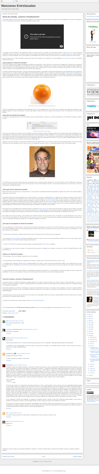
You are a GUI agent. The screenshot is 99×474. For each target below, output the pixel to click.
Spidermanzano (92, 230)
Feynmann (89, 216)
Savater (88, 220)
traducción (94, 186)
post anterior (67, 58)
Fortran (94, 216)
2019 (89, 318)
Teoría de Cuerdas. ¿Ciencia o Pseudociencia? (94, 356)
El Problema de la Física (67, 52)
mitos (88, 186)
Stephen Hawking (70, 72)
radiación (97, 211)
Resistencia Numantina (66, 307)
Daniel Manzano (10, 353)
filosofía (13, 313)
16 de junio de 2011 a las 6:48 (23, 353)
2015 (89, 327)
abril (91, 366)
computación (90, 207)
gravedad (89, 202)
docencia (89, 200)
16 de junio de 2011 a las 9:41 (20, 365)
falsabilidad (24, 264)
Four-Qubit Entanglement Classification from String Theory (30, 217)
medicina (89, 183)
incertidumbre (90, 198)
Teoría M (44, 136)
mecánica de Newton (50, 200)
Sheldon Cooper (44, 244)
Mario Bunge (94, 217)
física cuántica (94, 221)
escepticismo (90, 197)
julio (91, 343)
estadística (95, 190)
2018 (89, 320)
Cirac (98, 212)
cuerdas (9, 313)
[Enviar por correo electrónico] (19, 311)
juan (7, 412)
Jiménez (88, 217)
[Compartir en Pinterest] (25, 311)
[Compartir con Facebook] (23, 311)
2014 (89, 329)
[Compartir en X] (22, 311)
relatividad (89, 203)
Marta (7, 421)
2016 (89, 324)
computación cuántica (92, 195)
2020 (89, 316)
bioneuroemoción (90, 206)
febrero (92, 370)
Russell (93, 219)
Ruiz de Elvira (96, 193)
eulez (7, 320)
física (17, 313)
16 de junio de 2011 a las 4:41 (21, 338)
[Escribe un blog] (20, 311)
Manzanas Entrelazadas (18, 5)
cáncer (91, 185)
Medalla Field (55, 137)
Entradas (91, 250)
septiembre (93, 341)
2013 (89, 331)
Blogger (64, 470)
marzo (91, 368)
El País (96, 215)
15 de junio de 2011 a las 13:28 (16, 320)
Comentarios (92, 252)
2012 (89, 333)
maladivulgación (90, 210)
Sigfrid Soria (93, 220)
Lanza (89, 193)
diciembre (92, 337)
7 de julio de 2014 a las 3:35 (15, 412)
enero (91, 372)
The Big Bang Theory (12, 244)
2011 (89, 335)
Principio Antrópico (42, 208)
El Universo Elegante (15, 238)
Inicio (43, 456)
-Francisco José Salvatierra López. (14, 329)
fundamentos (90, 208)
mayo (91, 364)
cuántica (90, 180)
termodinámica (90, 199)
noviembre (92, 339)
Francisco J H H (10, 338)
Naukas (88, 190)
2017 (89, 322)
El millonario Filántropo (93, 241)
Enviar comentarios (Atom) (45, 461)
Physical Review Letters (7, 217)
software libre (91, 212)
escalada (88, 221)
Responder (8, 324)
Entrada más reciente (8, 456)
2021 (89, 314)
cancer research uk (91, 194)
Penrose (91, 204)
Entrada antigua (77, 456)
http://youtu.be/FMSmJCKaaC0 (37, 300)
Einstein (95, 203)
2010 (89, 375)
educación (95, 200)
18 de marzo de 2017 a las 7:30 (16, 421)
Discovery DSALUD (93, 214)
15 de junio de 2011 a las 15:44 (30, 329)
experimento (90, 189)
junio (91, 345)
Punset (88, 219)
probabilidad (89, 211)
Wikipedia (49, 131)
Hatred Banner (9, 365)
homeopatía (90, 191)
